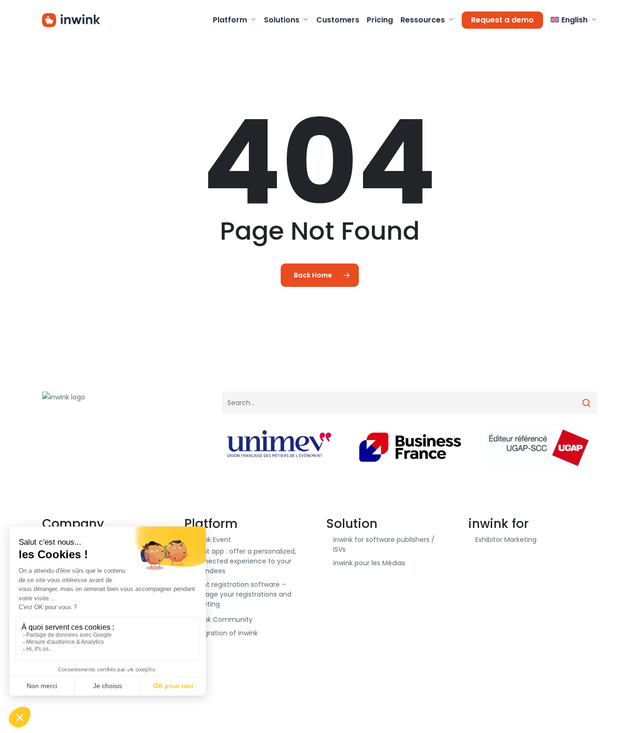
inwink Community (222, 619)
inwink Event (211, 539)
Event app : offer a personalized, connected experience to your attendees (243, 561)
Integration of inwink (224, 633)
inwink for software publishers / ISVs (384, 544)
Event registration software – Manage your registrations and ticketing (241, 594)
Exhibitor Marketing (506, 539)
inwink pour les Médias (369, 563)
